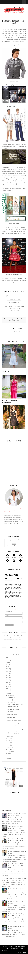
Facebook (7, 557)
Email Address (13, 611)
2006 (7, 756)
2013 (7, 682)
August (9, 736)
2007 (7, 754)
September (10, 702)
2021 (7, 664)
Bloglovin (14, 562)
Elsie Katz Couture (18, 274)
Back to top (21, 952)
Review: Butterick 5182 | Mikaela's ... (11, 401)
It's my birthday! (11, 717)
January (9, 751)
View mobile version (14, 320)
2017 (7, 673)
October (9, 700)
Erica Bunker (17, 328)
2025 (7, 657)
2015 (7, 677)
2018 (7, 671)
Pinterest (7, 562)
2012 (7, 684)
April (8, 745)
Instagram (20, 557)
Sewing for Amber (19, 308)
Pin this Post (15, 302)
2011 (7, 686)
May (8, 742)
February (9, 749)
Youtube (20, 562)
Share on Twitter (15, 299)
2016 (7, 675)
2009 (7, 691)
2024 (7, 660)
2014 (7, 680)
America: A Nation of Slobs (15, 826)
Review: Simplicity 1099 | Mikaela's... (11, 370)
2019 (7, 669)
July (8, 738)
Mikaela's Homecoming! (10, 431)
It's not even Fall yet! (12, 726)
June (8, 740)
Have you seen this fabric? (14, 720)
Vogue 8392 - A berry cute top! (15, 729)
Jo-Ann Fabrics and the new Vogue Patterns (14, 878)
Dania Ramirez (9, 274)
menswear (17, 306)
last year (11, 190)
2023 (7, 662)
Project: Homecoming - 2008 (15, 723)
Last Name (7, 620)
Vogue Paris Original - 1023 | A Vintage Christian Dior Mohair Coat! (16, 865)
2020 (7, 666)
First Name (7, 615)
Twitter (14, 557)
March (9, 747)
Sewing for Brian (14, 310)
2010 (7, 688)
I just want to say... (12, 714)
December (10, 695)
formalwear (11, 306)
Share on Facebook (14, 295)
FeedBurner (17, 545)
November (10, 697)
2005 (7, 758)
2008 (7, 693)
